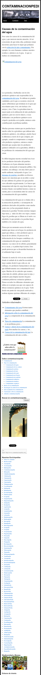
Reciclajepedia (8, 544)
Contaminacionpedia (9, 470)
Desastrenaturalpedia (9, 562)
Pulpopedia (7, 577)
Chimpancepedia (8, 484)
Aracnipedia (7, 463)
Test (25, 20)
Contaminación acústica (12, 369)
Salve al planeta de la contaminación (13, 389)
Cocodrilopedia (8, 486)
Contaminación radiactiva (12, 379)
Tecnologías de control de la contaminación (15, 387)
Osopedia (6, 529)
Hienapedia (7, 634)
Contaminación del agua (12, 365)
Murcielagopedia (8, 525)
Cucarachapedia (8, 643)
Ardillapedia (7, 630)
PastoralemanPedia (9, 601)
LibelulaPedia (7, 585)
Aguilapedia (7, 612)
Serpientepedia (8, 548)
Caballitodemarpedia (9, 474)
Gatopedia (6, 538)
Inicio (5, 20)
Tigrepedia (7, 552)
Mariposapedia (8, 573)
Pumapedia (7, 542)
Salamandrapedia (8, 639)
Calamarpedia (7, 478)
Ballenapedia (7, 468)
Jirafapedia (7, 503)
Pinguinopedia (8, 533)
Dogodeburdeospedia (9, 649)
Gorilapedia (7, 583)
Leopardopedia (8, 511)
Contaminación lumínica (12, 381)
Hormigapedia (8, 628)
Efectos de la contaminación (11, 385)
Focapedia (6, 496)
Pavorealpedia (7, 641)
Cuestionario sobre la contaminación (13, 391)
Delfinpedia (7, 488)
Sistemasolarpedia (9, 560)
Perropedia (7, 536)
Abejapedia (7, 610)
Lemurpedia (7, 568)
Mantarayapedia (8, 517)
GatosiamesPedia (8, 599)
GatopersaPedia (8, 597)
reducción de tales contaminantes (18, 47)
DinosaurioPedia (8, 587)
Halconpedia (7, 624)
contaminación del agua (10, 98)
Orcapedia (6, 527)
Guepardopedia (8, 498)
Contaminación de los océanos (14, 367)
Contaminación (8, 361)
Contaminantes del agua (13, 307)
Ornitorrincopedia (8, 636)
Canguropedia (7, 480)
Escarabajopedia (8, 622)
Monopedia (7, 575)
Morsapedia (7, 521)
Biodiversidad (7, 461)
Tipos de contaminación (13, 321)
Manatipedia (7, 523)
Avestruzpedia (8, 466)
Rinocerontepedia (8, 546)
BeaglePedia (7, 589)
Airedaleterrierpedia (9, 647)
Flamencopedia (8, 494)
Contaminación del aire (12, 371)
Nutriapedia (7, 579)
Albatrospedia (7, 632)
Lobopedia (7, 515)
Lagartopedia (7, 507)
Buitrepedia (7, 616)
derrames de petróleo (9, 175)
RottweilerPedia (8, 606)
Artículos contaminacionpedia (12, 394)
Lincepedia (7, 513)
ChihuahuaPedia (8, 593)
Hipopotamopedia (8, 501)
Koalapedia (7, 505)
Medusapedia (7, 519)
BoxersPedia (7, 591)
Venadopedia (7, 556)
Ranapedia (6, 651)
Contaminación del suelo (12, 373)
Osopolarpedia (8, 531)
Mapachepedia (8, 645)
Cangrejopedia (8, 618)
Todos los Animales (9, 459)
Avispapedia (7, 614)
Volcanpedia (7, 558)
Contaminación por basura (13, 375)
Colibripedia (7, 566)
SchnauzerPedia (8, 608)
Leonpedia (6, 509)
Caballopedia (7, 476)
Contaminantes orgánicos (12, 383)
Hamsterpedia (7, 626)
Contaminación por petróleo (13, 377)
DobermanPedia (8, 595)
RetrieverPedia (8, 604)
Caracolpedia (7, 482)
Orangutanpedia (8, 581)
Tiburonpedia (7, 550)
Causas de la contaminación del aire (17, 332)
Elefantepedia (7, 490)
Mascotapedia (7, 540)
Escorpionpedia (8, 492)
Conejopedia (7, 620)
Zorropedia (7, 564)
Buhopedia (7, 472)
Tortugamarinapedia (9, 554)
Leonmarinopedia (8, 571)
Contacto (15, 20)
